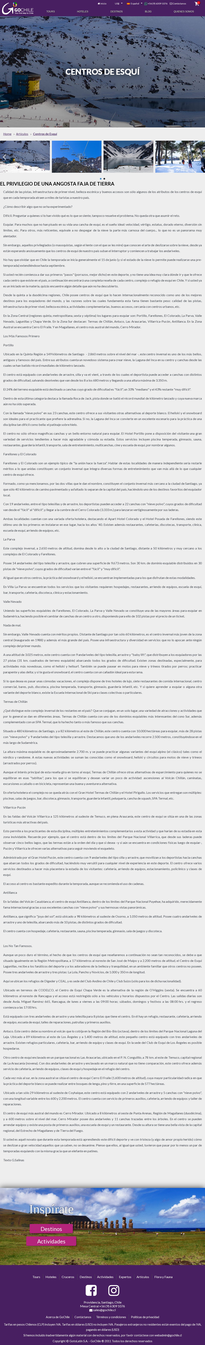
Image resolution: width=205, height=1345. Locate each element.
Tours (50, 11)
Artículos (143, 1277)
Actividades (51, 1241)
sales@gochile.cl (104, 1310)
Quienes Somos (184, 11)
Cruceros (68, 1277)
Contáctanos (179, 3)
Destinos (117, 11)
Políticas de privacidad (145, 1317)
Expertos (125, 1277)
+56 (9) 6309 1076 (157, 3)
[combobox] (116, 3)
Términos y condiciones (111, 1317)
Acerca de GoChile (58, 1317)
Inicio (103, 3)
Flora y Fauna (163, 1277)
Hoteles (82, 11)
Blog (148, 11)
